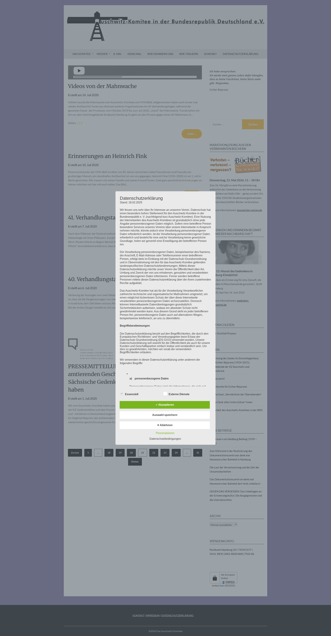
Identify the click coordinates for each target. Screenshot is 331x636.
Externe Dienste (179, 394)
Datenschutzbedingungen (165, 438)
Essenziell (131, 394)
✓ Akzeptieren (165, 404)
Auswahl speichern (164, 414)
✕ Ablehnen (165, 425)
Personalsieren (165, 433)
